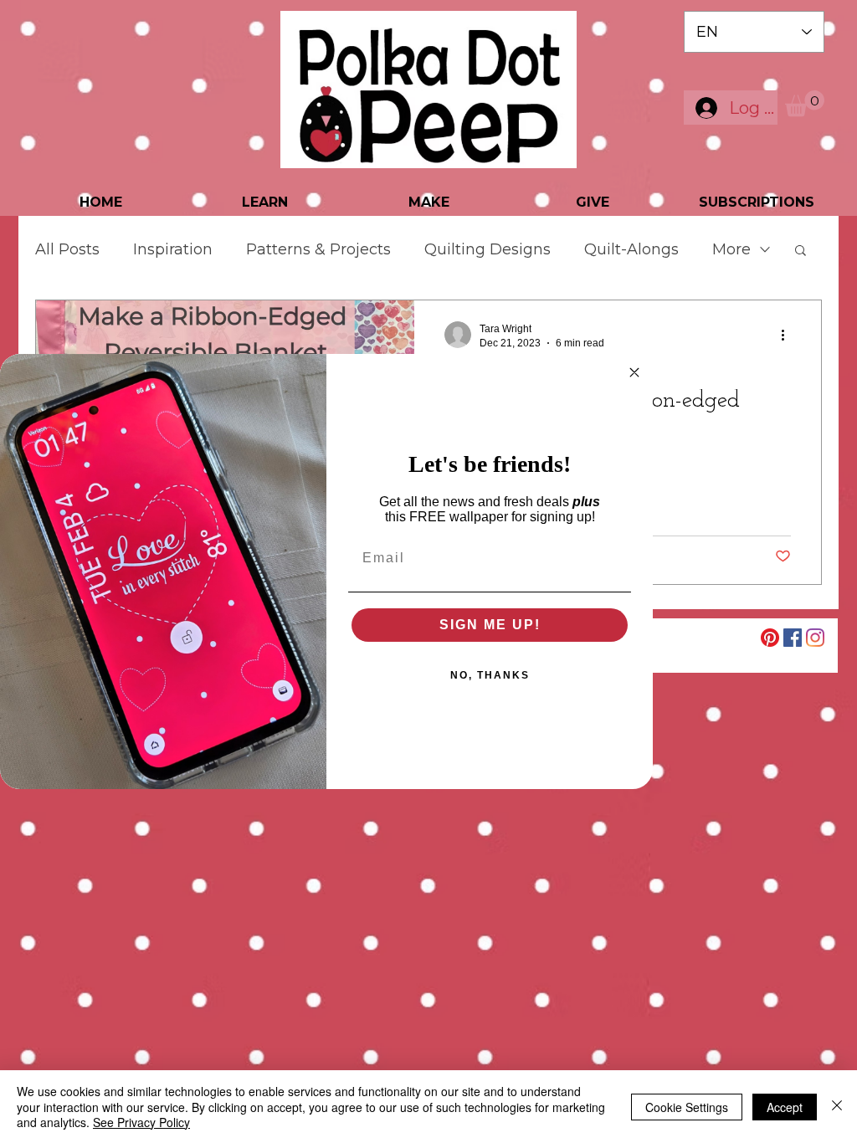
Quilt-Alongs (631, 249)
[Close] (837, 1107)
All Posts (67, 249)
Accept (785, 1107)
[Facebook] (792, 637)
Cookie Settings (686, 1107)
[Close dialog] (634, 372)
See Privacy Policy (141, 1122)
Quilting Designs (487, 249)
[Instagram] (815, 637)
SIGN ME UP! (490, 625)
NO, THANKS (490, 675)
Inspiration (173, 249)
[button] (804, 103)
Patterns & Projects (318, 249)
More (731, 249)
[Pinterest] (770, 637)
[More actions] (788, 335)
